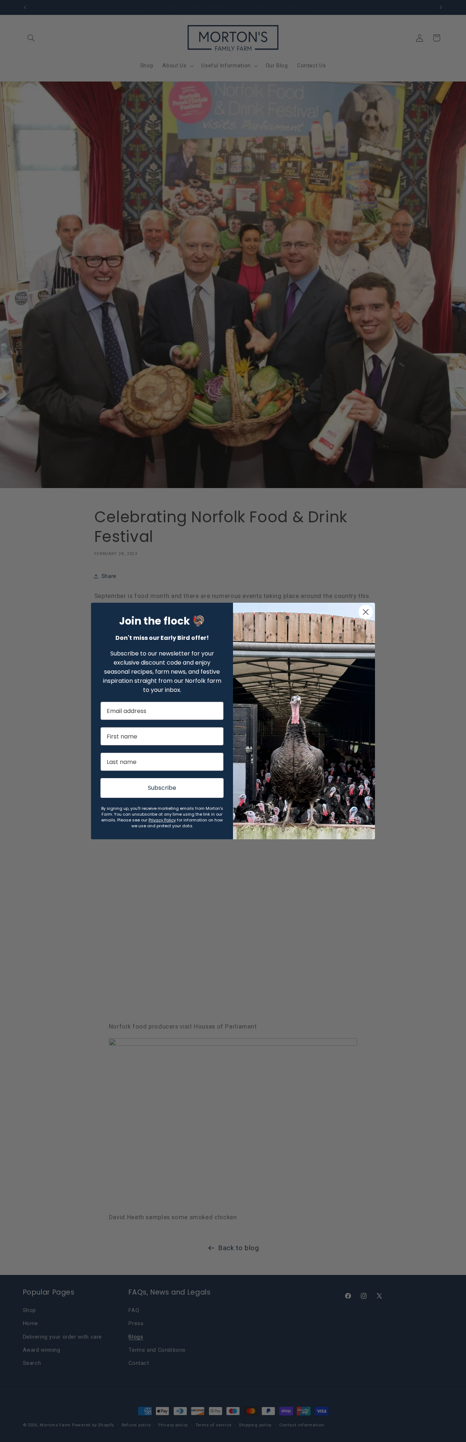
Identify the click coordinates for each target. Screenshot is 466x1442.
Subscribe (162, 788)
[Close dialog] (365, 612)
